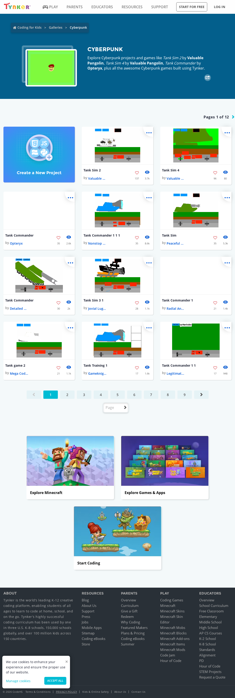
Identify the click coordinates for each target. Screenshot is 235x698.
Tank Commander (19, 235)
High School (208, 627)
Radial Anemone (176, 308)
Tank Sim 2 (92, 170)
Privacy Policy (66, 691)
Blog (85, 600)
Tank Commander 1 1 (179, 365)
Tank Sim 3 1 (94, 300)
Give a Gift (129, 611)
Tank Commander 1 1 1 (102, 235)
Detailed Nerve (19, 308)
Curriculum (130, 605)
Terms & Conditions (38, 691)
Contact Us (138, 691)
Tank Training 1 (95, 365)
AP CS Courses (210, 633)
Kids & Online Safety (95, 691)
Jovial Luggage (97, 308)
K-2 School (207, 638)
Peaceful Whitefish (176, 243)
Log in (219, 7)
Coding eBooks (93, 638)
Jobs (85, 622)
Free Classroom (211, 611)
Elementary (208, 616)
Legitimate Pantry (176, 373)
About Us (89, 605)
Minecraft (167, 605)
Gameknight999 (97, 373)
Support (88, 611)
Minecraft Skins (172, 611)
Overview (128, 600)
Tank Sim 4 (170, 170)
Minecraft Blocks (173, 633)
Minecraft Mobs (172, 627)
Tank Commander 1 (177, 300)
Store (86, 644)
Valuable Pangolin (146, 63)
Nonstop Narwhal (97, 243)
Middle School (210, 622)
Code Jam (167, 655)
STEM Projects (210, 671)
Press (86, 616)
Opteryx (94, 68)
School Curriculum (213, 605)
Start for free (191, 7)
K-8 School (207, 644)
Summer (127, 644)
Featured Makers (134, 627)
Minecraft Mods (172, 649)
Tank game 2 (15, 365)
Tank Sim (169, 235)
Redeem (127, 616)
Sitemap (88, 633)
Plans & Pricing (133, 633)
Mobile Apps (92, 627)
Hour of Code (170, 660)
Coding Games (171, 600)
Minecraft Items (172, 644)
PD (201, 660)
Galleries (55, 27)
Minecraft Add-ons (175, 638)
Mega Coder (19, 373)
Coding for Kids (29, 27)
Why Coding (130, 622)
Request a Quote (212, 677)
